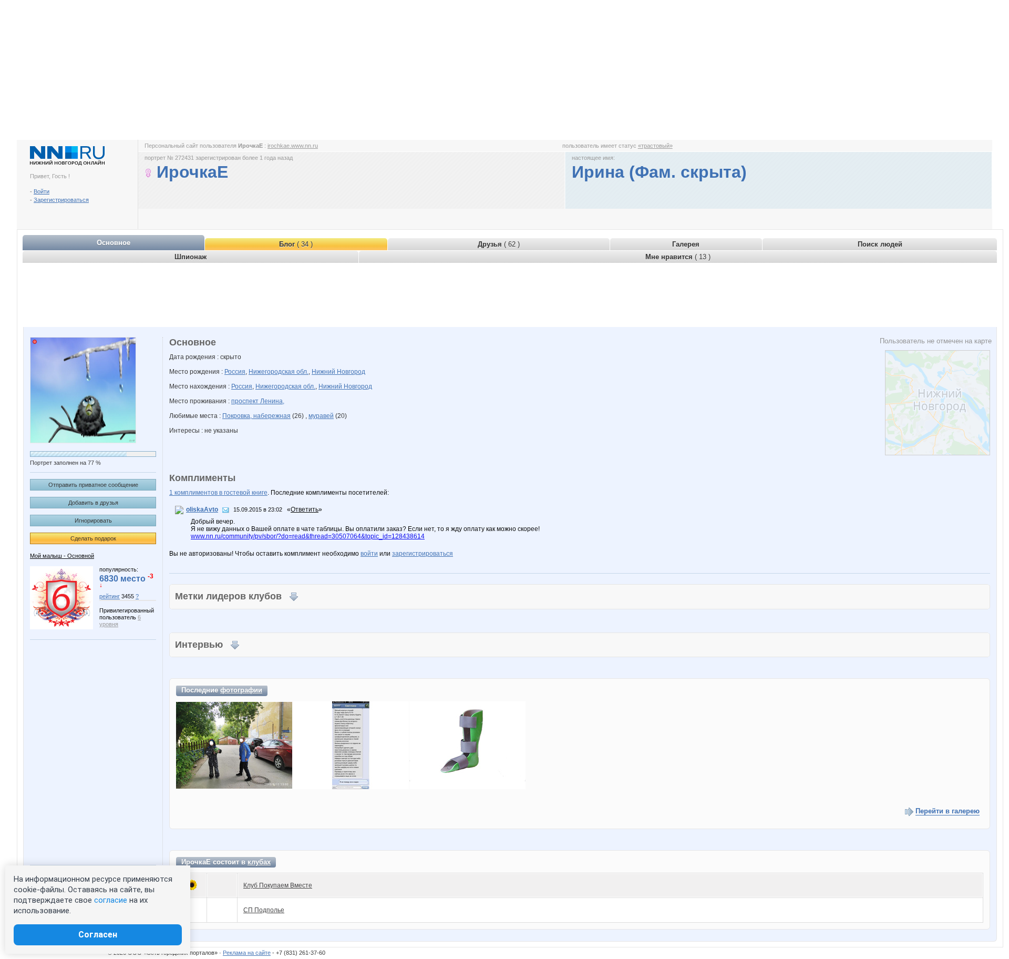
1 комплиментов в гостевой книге (218, 492)
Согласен (97, 935)
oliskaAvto (202, 509)
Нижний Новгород (338, 371)
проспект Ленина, (257, 401)
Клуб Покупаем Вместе (277, 885)
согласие (110, 900)
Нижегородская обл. (278, 371)
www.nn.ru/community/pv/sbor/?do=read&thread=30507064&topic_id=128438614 (308, 536)
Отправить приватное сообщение (93, 485)
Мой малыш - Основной (62, 556)
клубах (259, 862)
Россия (234, 371)
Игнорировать (93, 520)
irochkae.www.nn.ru (292, 145)
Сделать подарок (93, 538)
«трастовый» (655, 145)
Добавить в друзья (93, 502)
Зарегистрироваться (61, 200)
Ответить (304, 509)
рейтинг (109, 596)
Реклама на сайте (247, 953)
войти (369, 553)
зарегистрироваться (422, 553)
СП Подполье (263, 910)
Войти (41, 191)
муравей (321, 416)
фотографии (241, 690)
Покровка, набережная (256, 416)
